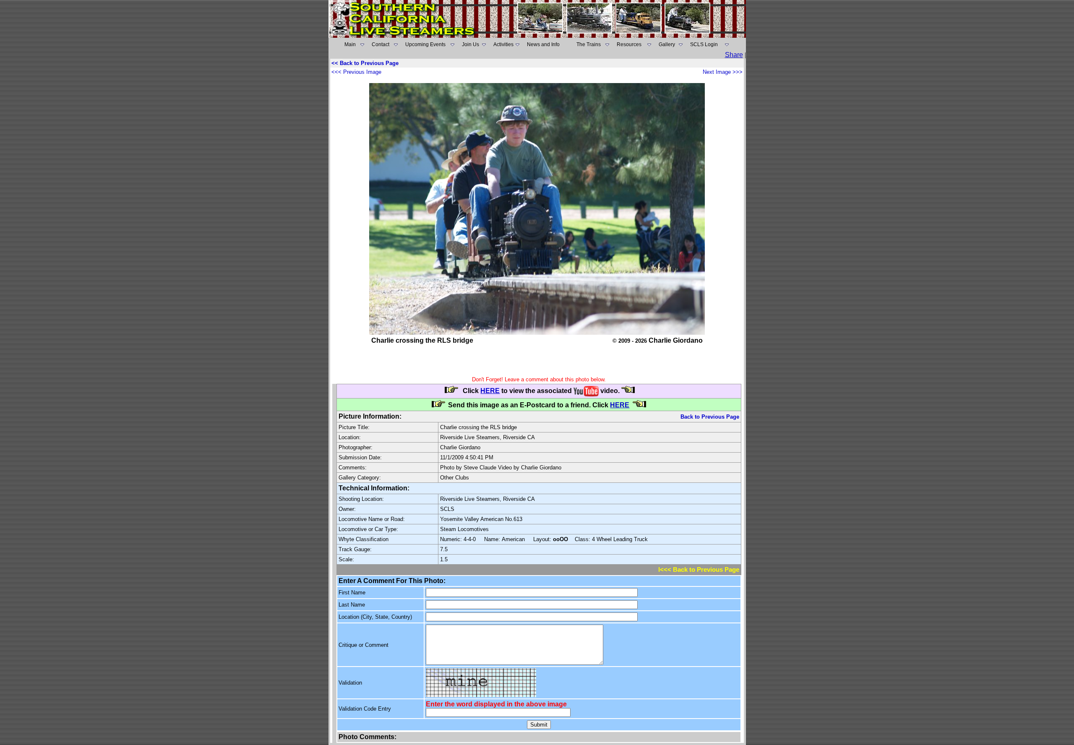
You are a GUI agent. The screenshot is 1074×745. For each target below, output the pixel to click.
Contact (380, 44)
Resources (629, 44)
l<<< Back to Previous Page (698, 569)
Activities (503, 44)
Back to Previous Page (709, 417)
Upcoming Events (425, 44)
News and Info (543, 44)
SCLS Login (704, 44)
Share (734, 54)
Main (350, 44)
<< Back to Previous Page (365, 63)
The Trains (588, 44)
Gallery (667, 44)
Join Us (470, 44)
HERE (490, 390)
